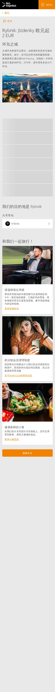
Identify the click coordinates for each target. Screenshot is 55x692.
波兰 (7, 12)
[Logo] (9, 4)
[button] (27, 21)
